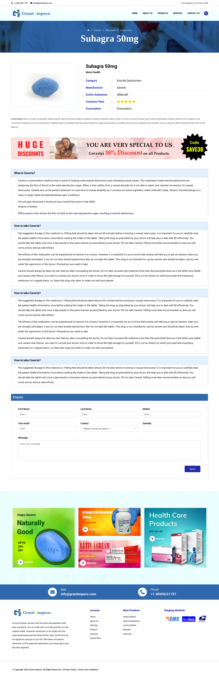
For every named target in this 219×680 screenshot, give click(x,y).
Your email (23, 423)
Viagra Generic (129, 617)
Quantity (147, 423)
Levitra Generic (129, 625)
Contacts (94, 634)
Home (92, 617)
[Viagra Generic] (45, 538)
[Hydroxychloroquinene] (109, 522)
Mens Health (93, 72)
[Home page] (88, 30)
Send (192, 469)
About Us (94, 621)
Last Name (86, 409)
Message (23, 437)
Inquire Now (95, 638)
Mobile (146, 409)
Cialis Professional (131, 621)
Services (94, 625)
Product (93, 629)
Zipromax (127, 634)
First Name (24, 409)
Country (84, 423)
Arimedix (127, 629)
